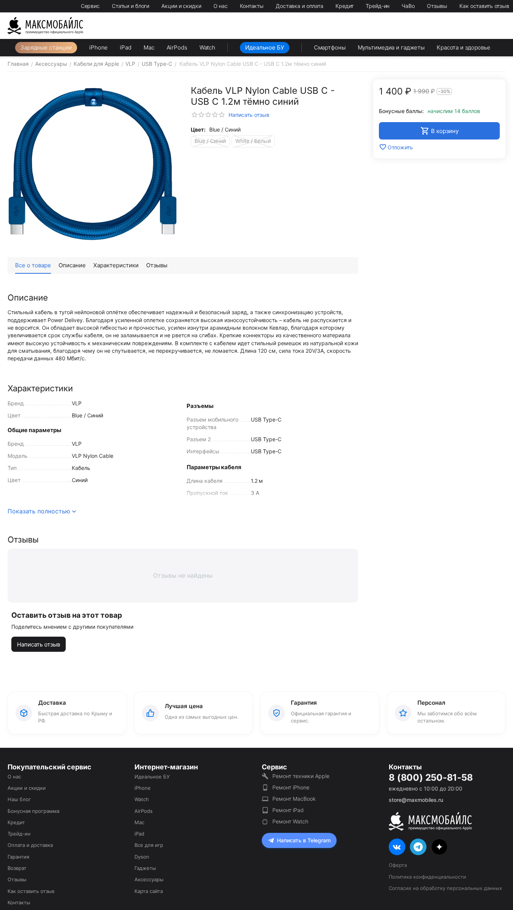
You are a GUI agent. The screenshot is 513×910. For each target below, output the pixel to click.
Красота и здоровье (463, 47)
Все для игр (148, 845)
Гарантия (18, 857)
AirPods (177, 47)
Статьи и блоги (130, 6)
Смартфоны (330, 47)
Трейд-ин (377, 6)
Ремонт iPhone (290, 787)
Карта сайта (148, 891)
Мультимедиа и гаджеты (391, 47)
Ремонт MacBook (294, 798)
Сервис (90, 6)
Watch (207, 47)
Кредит (344, 6)
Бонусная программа (33, 811)
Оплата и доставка (30, 845)
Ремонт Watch (290, 821)
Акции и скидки (181, 6)
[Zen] (439, 847)
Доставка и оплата (299, 6)
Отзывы (437, 6)
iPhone (98, 47)
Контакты (252, 6)
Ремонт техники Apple (300, 776)
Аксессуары (149, 879)
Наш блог (19, 799)
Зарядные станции (46, 47)
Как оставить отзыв (484, 6)
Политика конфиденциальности (427, 877)
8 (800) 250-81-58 (431, 778)
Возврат (17, 868)
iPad (125, 47)
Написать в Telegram (304, 840)
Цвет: (198, 129)
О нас (220, 6)
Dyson (141, 857)
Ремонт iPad (288, 810)
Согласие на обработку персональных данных (445, 888)
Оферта (398, 865)
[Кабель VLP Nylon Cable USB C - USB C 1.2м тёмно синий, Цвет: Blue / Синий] (93, 164)
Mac (149, 47)
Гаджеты (145, 868)
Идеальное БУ (264, 47)
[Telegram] (418, 847)
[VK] (397, 847)
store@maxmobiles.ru (416, 800)
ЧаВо (408, 6)
